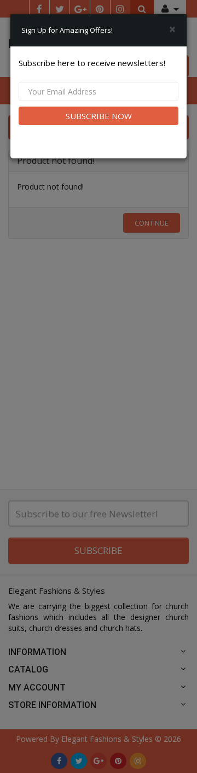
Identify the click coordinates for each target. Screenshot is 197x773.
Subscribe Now (99, 115)
